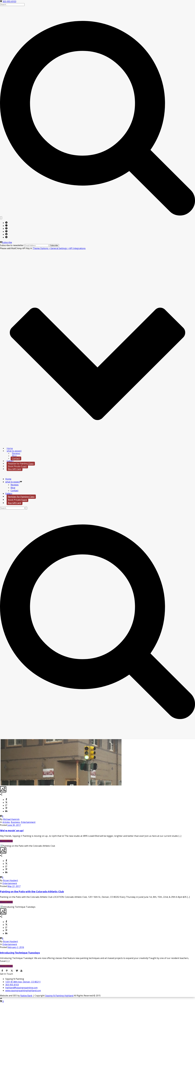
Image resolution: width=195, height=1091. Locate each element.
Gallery (10, 461)
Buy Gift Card (14, 469)
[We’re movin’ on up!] (0, 784)
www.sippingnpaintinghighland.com (23, 990)
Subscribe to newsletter (12, 245)
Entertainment (28, 822)
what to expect (14, 451)
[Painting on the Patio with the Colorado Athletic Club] (0, 845)
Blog (14, 456)
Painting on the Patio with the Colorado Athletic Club (32, 891)
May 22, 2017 (13, 886)
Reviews (16, 453)
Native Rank (26, 995)
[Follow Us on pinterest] (7, 970)
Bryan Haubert (10, 880)
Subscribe (7, 242)
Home (10, 448)
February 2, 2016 (15, 947)
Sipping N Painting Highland (59, 995)
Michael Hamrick (11, 819)
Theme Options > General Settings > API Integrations (59, 248)
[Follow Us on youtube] (21, 970)
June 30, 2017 (14, 825)
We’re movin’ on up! (12, 830)
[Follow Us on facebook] (2, 970)
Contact (16, 458)
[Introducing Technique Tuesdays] (0, 906)
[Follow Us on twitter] (11, 970)
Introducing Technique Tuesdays (20, 952)
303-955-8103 (9, 1)
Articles (6, 822)
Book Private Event (17, 466)
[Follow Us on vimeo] (17, 970)
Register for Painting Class (21, 463)
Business (15, 822)
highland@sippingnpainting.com (21, 987)
